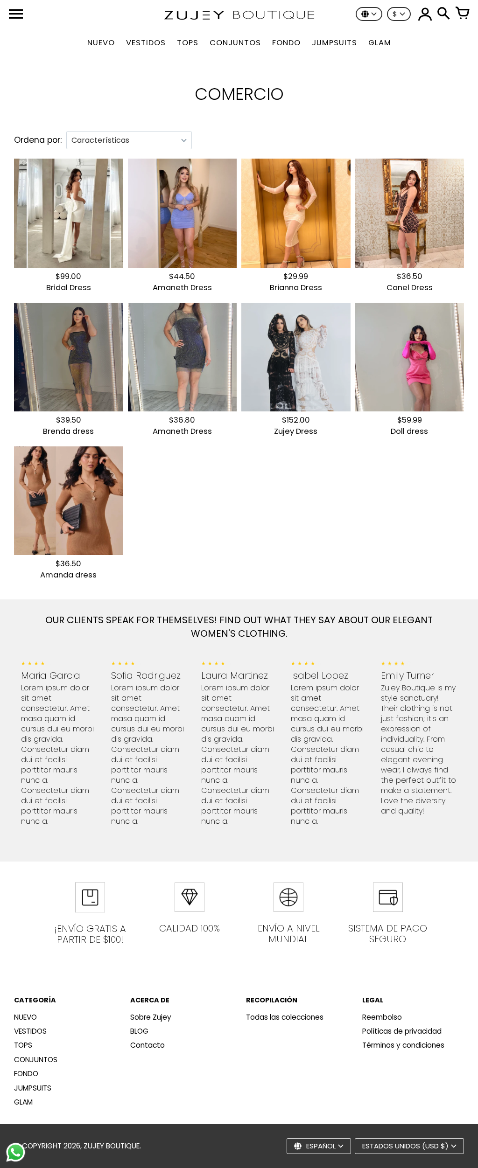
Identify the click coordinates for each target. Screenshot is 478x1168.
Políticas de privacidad (402, 1031)
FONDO (26, 1073)
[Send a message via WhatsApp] (16, 1152)
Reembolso (382, 1017)
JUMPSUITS (32, 1088)
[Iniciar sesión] (425, 14)
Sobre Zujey (150, 1017)
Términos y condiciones (403, 1045)
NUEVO (25, 1017)
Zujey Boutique (112, 1146)
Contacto (147, 1045)
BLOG (139, 1031)
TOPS (23, 1045)
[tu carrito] (462, 14)
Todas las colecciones (284, 1017)
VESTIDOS (30, 1031)
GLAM (23, 1102)
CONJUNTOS (35, 1059)
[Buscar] (443, 14)
